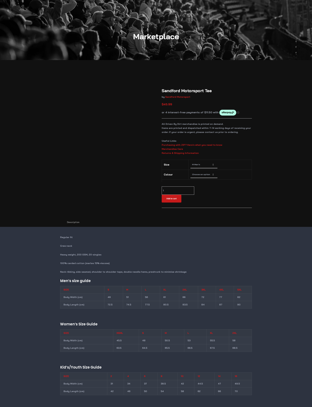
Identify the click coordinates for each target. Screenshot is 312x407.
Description (73, 222)
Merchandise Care (172, 149)
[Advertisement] (156, 77)
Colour (168, 174)
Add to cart (171, 198)
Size (166, 164)
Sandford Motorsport (177, 96)
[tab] (73, 222)
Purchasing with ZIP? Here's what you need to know (192, 144)
